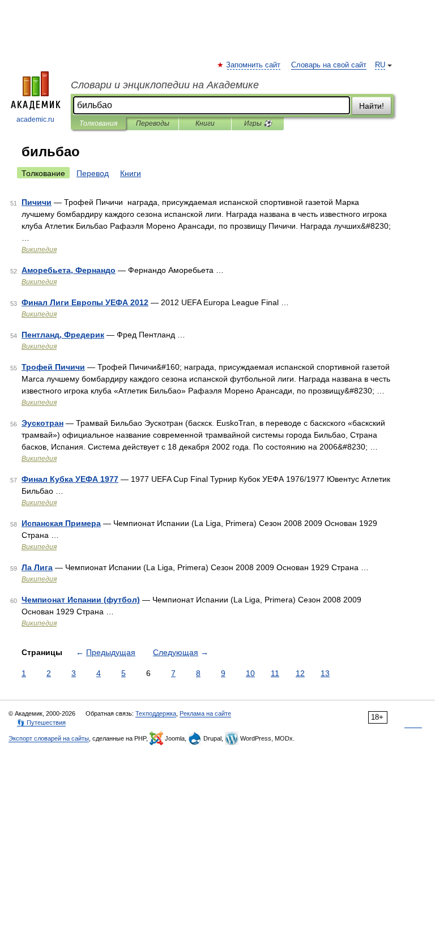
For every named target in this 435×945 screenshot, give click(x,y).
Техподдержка (155, 713)
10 (250, 673)
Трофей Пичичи (53, 366)
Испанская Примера (61, 523)
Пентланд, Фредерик (63, 334)
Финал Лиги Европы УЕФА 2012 (85, 302)
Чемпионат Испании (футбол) (81, 599)
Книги (205, 123)
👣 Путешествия (41, 722)
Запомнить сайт (253, 65)
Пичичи (37, 202)
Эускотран (42, 422)
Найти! (371, 105)
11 (275, 673)
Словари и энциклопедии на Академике (165, 85)
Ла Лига (37, 567)
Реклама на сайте (205, 713)
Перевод (92, 173)
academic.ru (35, 119)
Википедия (39, 250)
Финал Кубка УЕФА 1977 (70, 479)
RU (380, 65)
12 (300, 673)
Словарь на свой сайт (328, 65)
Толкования (98, 123)
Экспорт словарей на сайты (48, 738)
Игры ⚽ (258, 123)
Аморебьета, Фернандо (69, 270)
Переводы (152, 123)
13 (325, 673)
